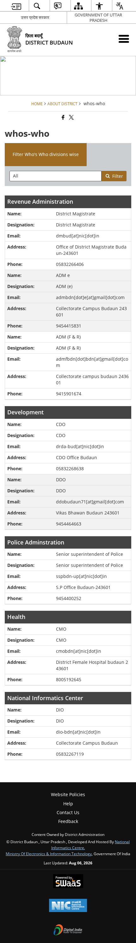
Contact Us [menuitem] (68, 812)
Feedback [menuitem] (68, 821)
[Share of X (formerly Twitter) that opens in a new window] (70, 117)
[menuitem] (16, 6)
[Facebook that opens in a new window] (62, 117)
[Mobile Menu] (123, 38)
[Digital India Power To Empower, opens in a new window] (68, 930)
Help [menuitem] (68, 804)
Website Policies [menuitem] (68, 794)
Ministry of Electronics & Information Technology (49, 853)
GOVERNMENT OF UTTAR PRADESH (98, 17)
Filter (117, 176)
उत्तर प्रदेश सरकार (35, 17)
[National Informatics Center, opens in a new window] (68, 906)
